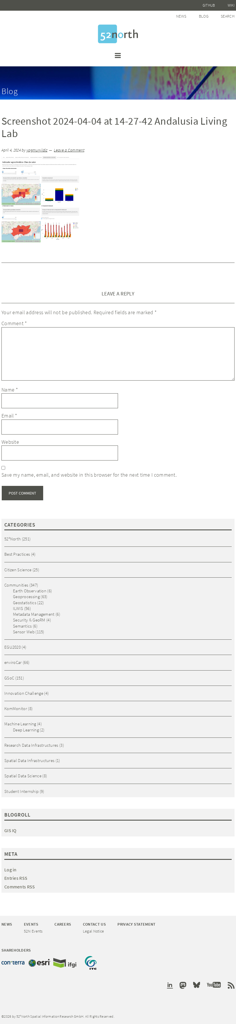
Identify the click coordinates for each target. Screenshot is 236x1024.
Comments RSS (19, 887)
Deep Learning (26, 730)
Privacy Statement (136, 924)
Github (209, 5)
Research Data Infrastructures (31, 745)
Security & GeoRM (29, 620)
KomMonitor (15, 708)
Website (10, 442)
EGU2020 (12, 647)
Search (228, 16)
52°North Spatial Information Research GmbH (118, 34)
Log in (10, 870)
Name (9, 389)
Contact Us (94, 924)
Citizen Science (18, 569)
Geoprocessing (26, 596)
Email (9, 415)
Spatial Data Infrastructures (29, 760)
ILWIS (18, 608)
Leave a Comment (69, 150)
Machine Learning (20, 724)
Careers (62, 924)
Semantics (22, 626)
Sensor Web (24, 631)
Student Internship (21, 791)
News (181, 16)
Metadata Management (34, 614)
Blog (203, 16)
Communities (16, 585)
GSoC (9, 678)
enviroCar (13, 662)
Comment (14, 323)
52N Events (33, 931)
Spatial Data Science (22, 775)
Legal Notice (93, 931)
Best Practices (17, 554)
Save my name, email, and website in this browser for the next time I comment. (89, 474)
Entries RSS (15, 878)
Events (31, 924)
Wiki (231, 5)
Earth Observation (29, 591)
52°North (12, 539)
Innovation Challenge (23, 693)
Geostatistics (24, 602)
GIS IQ (10, 830)
